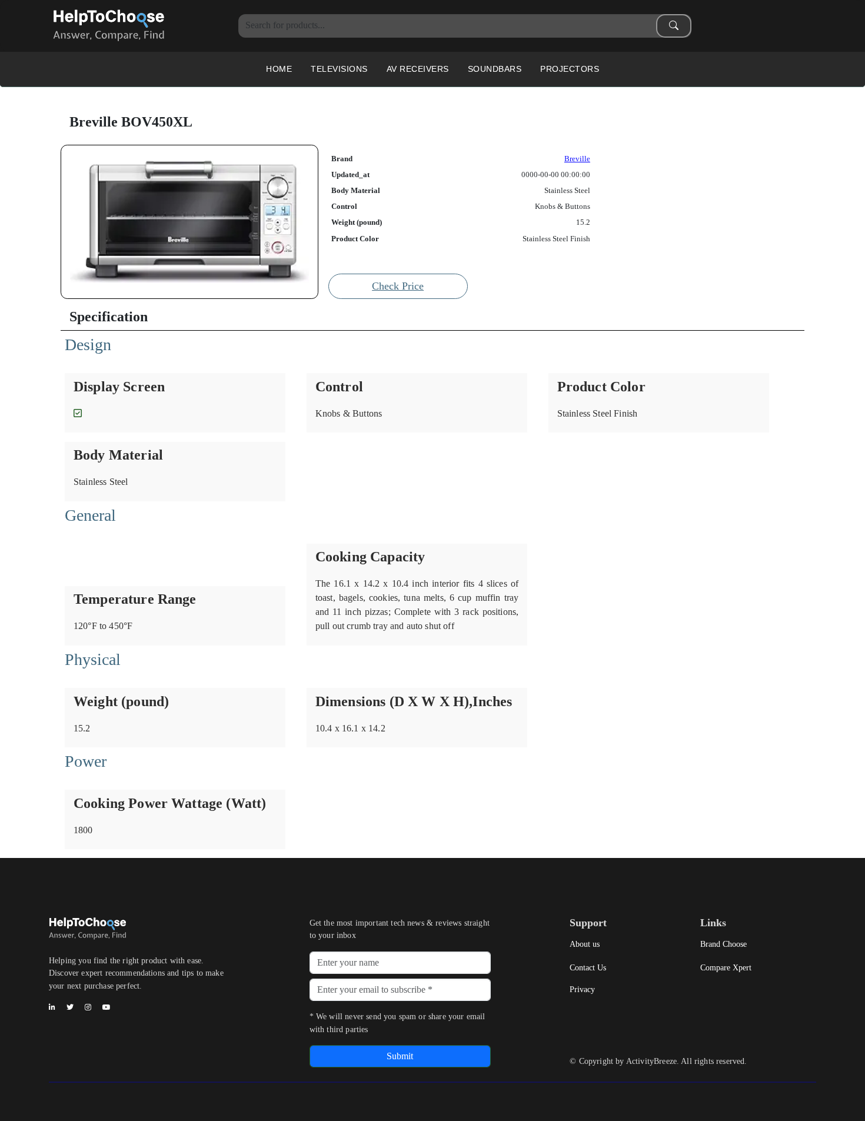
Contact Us (588, 967)
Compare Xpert (725, 967)
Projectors (569, 69)
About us (585, 944)
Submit (400, 1056)
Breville (577, 159)
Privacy (582, 989)
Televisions (339, 69)
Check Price (398, 286)
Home (279, 69)
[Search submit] (673, 26)
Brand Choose (723, 944)
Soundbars (495, 69)
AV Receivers (418, 69)
